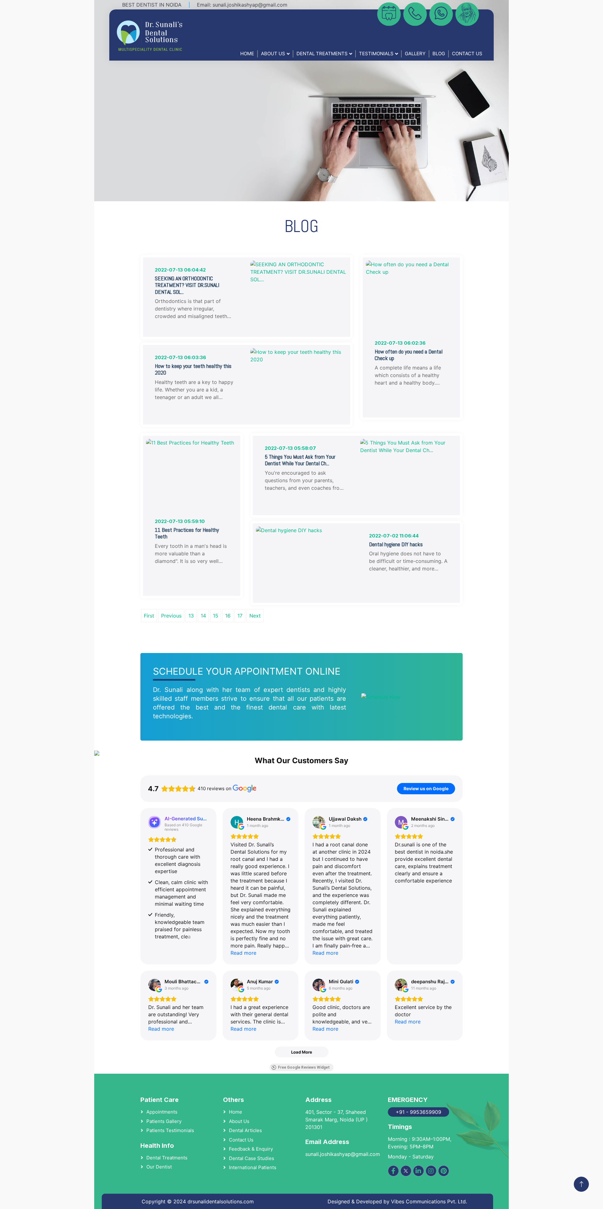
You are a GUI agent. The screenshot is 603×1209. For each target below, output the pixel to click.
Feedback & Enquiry (251, 1149)
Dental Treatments (322, 54)
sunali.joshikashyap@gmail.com (250, 5)
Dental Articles (245, 1130)
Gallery (415, 54)
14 (203, 616)
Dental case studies (251, 1158)
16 (228, 616)
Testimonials (376, 54)
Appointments (161, 1112)
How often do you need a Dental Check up (409, 355)
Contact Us (467, 54)
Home (247, 54)
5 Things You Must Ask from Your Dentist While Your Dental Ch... (300, 460)
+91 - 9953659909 (418, 1112)
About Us (273, 54)
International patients (252, 1167)
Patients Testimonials (170, 1130)
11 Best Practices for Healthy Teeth (187, 533)
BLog (438, 54)
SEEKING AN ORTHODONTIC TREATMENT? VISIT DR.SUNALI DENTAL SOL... (187, 285)
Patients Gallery (164, 1121)
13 (191, 616)
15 (215, 616)
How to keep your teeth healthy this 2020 (193, 369)
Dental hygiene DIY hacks (396, 544)
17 (239, 616)
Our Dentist (159, 1167)
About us (239, 1121)
